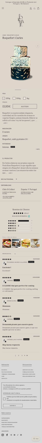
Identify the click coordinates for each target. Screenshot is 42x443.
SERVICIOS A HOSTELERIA (29, 374)
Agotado (25, 106)
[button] (12, 221)
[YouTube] (14, 435)
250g (8, 98)
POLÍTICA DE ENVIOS (7, 372)
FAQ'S (3, 376)
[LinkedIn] (21, 435)
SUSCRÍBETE (13, 405)
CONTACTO (4, 378)
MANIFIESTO (5, 420)
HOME (4, 35)
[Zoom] (37, 46)
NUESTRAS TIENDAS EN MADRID (9, 422)
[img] (6, 259)
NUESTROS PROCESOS (7, 424)
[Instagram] (3, 435)
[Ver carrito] (38, 8)
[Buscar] (34, 8)
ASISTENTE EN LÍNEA (28, 370)
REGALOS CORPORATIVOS (29, 376)
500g (18, 98)
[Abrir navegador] (3, 8)
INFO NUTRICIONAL (7, 179)
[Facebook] (7, 434)
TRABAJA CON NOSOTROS (8, 427)
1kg (28, 98)
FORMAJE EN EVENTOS (28, 372)
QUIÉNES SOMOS (6, 418)
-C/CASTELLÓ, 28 (7, 198)
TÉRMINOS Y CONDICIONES (8, 374)
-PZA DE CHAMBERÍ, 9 (8, 196)
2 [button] (18, 355)
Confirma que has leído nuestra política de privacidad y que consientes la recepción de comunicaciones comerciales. (22, 398)
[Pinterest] (11, 435)
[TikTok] (17, 435)
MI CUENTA (4, 370)
